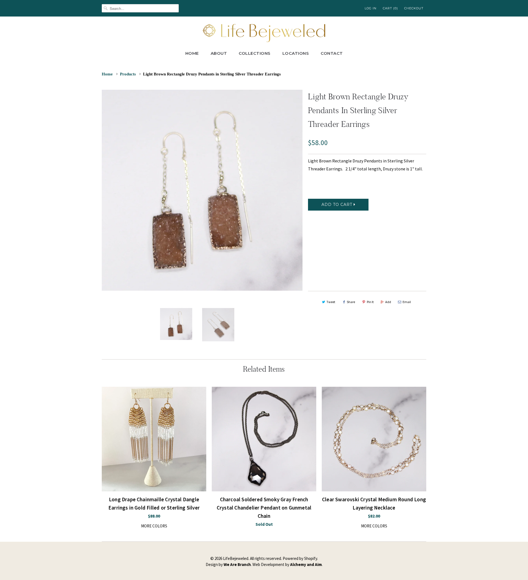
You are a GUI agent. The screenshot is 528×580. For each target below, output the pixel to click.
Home (192, 53)
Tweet (330, 302)
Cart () (390, 8)
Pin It (370, 302)
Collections (255, 53)
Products (128, 74)
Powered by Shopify (300, 558)
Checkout (414, 8)
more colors (154, 526)
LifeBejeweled (235, 558)
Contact (332, 53)
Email (407, 302)
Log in (370, 8)
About (219, 53)
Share (351, 302)
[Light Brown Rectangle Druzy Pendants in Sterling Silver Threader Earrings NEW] (202, 190)
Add (388, 302)
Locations (295, 53)
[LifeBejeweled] (264, 32)
